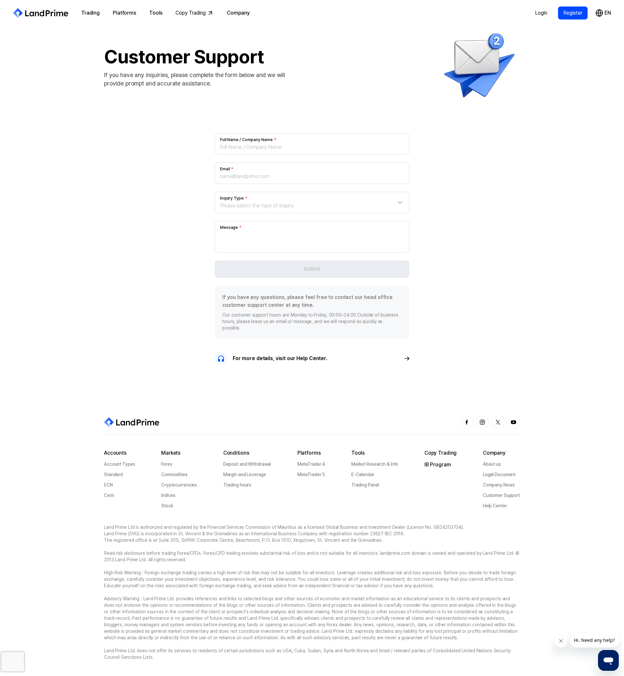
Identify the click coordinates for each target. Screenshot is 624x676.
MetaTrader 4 (311, 464)
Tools (155, 13)
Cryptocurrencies (179, 485)
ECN (108, 485)
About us (492, 464)
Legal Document (499, 474)
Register (572, 13)
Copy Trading (191, 13)
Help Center (495, 505)
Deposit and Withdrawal (247, 464)
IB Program (437, 465)
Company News (499, 485)
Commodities (174, 474)
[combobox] (312, 206)
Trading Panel (365, 485)
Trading (90, 13)
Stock (167, 505)
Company (238, 13)
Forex (166, 464)
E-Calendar (362, 474)
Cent (109, 495)
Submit (312, 269)
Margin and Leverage (244, 474)
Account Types (119, 464)
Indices (168, 495)
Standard (113, 474)
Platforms (124, 13)
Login (541, 13)
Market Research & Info (374, 464)
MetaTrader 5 (311, 474)
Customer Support (501, 495)
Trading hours (237, 485)
